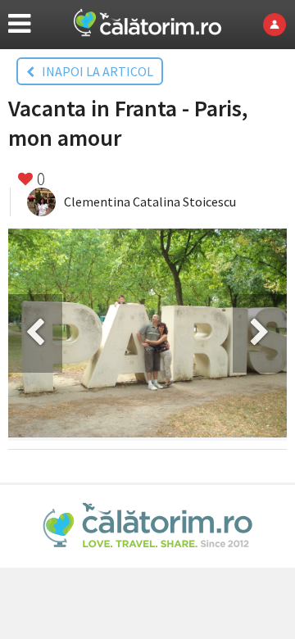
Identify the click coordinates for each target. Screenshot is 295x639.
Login (279, 24)
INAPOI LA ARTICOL (93, 71)
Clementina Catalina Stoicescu (150, 201)
